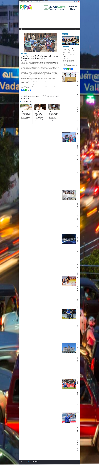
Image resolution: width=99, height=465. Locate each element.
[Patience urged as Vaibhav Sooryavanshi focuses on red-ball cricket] (69, 395)
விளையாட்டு (67, 46)
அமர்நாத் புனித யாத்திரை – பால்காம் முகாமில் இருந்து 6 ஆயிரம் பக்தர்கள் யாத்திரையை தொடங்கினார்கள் (53, 115)
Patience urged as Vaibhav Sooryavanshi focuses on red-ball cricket (77, 392)
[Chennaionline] (21, 29)
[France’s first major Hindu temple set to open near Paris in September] (69, 361)
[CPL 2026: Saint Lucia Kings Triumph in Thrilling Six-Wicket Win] (69, 326)
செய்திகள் (25, 53)
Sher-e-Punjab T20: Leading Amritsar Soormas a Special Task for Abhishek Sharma (77, 430)
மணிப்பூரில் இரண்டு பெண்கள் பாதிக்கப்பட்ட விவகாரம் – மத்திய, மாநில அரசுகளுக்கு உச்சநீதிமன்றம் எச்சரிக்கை (50, 97)
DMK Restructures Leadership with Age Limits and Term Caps (77, 289)
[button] (25, 29)
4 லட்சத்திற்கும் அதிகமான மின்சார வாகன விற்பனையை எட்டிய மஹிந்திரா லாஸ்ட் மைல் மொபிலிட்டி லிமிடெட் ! (77, 251)
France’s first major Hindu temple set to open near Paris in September (77, 357)
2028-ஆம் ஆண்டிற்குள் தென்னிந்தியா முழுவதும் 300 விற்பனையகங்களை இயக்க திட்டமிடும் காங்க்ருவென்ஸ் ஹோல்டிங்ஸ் (77, 208)
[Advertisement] (49, 20)
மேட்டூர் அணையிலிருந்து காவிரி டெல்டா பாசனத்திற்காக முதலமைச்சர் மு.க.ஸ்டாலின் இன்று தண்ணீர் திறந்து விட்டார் (26, 116)
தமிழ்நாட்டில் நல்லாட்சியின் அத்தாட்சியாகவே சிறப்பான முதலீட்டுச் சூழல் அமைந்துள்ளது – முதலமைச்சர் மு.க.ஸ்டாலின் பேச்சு (40, 116)
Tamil (22, 53)
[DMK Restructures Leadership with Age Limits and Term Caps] (69, 292)
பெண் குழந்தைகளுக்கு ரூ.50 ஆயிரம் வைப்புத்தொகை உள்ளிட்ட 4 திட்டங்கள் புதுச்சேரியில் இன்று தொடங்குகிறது (30, 97)
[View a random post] (77, 29)
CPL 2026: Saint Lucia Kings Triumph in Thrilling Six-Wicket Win (77, 322)
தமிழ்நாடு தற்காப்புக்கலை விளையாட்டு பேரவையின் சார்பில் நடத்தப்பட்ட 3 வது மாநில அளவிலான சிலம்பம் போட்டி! (69, 52)
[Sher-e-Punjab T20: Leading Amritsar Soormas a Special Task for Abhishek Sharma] (69, 434)
